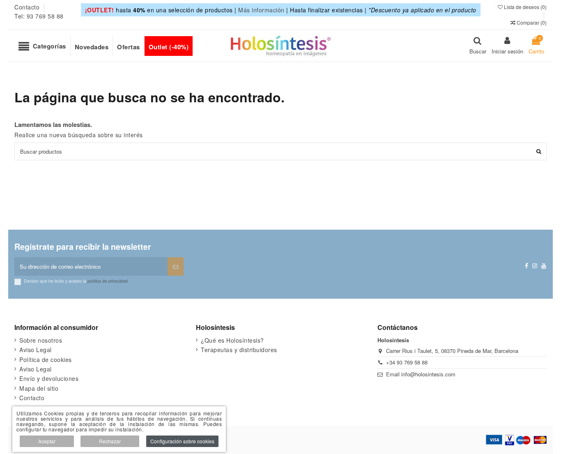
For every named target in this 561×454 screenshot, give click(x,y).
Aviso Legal (35, 349)
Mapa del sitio (38, 388)
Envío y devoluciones (48, 378)
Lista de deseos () (525, 6)
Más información (261, 10)
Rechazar (110, 441)
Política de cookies (45, 359)
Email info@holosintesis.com (420, 374)
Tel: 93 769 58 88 (39, 16)
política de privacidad (107, 281)
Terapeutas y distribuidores (239, 349)
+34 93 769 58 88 (407, 362)
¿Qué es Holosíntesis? (232, 340)
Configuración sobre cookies (182, 441)
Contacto (27, 7)
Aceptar (46, 441)
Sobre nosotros (40, 340)
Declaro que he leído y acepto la (76, 281)
